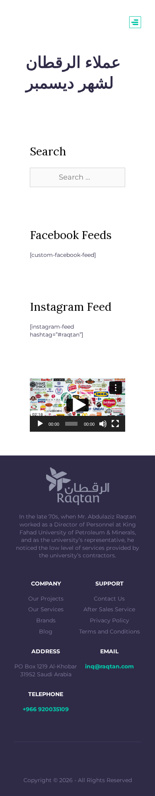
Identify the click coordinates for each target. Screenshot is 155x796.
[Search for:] (77, 177)
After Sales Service (109, 609)
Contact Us (109, 598)
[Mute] (103, 424)
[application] (77, 405)
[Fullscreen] (115, 424)
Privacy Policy (109, 620)
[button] (77, 405)
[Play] (40, 424)
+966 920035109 (46, 709)
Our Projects (46, 598)
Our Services (46, 609)
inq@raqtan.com (109, 666)
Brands (46, 620)
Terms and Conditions (109, 631)
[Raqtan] (31, 22)
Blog (45, 631)
